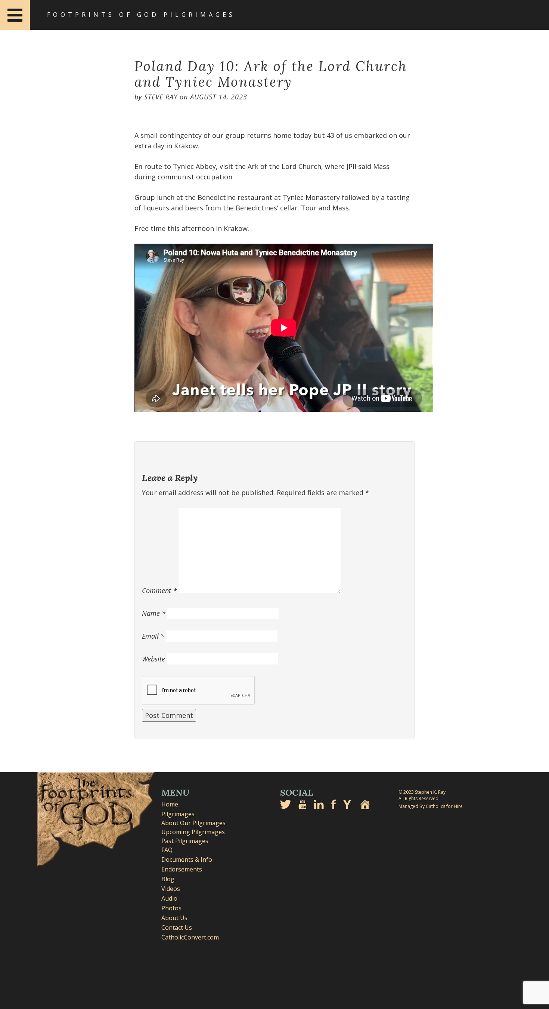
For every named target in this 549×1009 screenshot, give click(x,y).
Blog (167, 879)
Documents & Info (186, 859)
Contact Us (176, 927)
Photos (171, 908)
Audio (169, 898)
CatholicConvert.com (190, 937)
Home (169, 804)
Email (153, 636)
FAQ (167, 850)
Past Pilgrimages (184, 841)
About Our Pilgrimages (193, 823)
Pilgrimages (178, 814)
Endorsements (181, 869)
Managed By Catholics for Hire (430, 806)
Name (153, 613)
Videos (170, 889)
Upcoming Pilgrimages (193, 832)
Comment (159, 590)
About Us (174, 918)
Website (153, 658)
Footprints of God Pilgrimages (141, 14)
